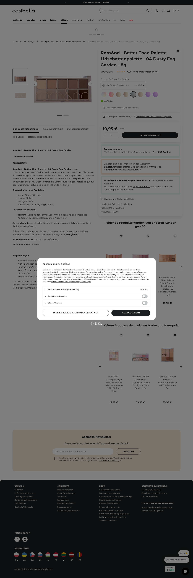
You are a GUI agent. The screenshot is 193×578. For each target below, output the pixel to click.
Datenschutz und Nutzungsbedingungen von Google (71, 282)
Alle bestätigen (131, 313)
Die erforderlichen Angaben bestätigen (75, 313)
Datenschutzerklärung (74, 279)
